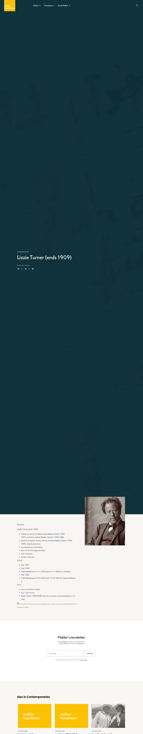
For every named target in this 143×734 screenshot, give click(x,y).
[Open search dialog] (137, 6)
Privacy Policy (83, 660)
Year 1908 (25, 568)
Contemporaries (23, 252)
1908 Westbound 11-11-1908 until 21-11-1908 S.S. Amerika (45, 571)
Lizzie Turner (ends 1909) (27, 529)
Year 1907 (25, 565)
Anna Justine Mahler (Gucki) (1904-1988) (47, 537)
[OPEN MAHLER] (40, 5)
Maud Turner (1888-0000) (31, 596)
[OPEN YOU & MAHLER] (69, 5)
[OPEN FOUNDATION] (54, 5)
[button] (18, 268)
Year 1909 (25, 575)
